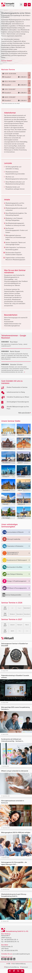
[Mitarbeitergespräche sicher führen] (25, 4)
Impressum (24, 967)
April (12, 631)
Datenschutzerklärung (12, 967)
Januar (12, 624)
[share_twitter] (18, 971)
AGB (8, 963)
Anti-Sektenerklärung (18, 963)
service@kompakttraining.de (21, 954)
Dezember (26, 614)
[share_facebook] (14, 971)
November (19, 614)
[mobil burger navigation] (21, 4)
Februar (19, 624)
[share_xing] (10, 971)
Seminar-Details (6, 60)
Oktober (12, 614)
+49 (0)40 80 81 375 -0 (11, 939)
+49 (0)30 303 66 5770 (11, 950)
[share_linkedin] (22, 971)
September (26, 608)
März (26, 624)
